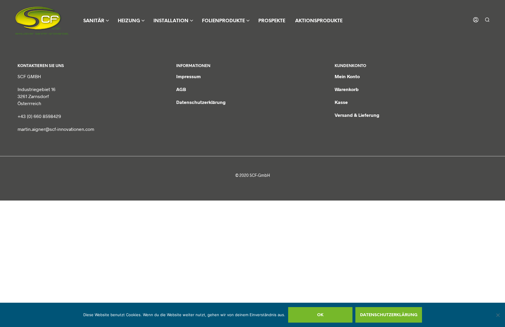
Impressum (188, 76)
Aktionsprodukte (319, 20)
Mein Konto (347, 76)
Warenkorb (347, 89)
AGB (181, 89)
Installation (170, 20)
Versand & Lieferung (357, 115)
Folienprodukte (223, 20)
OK (320, 315)
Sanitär (93, 20)
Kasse (341, 102)
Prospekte (271, 20)
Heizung (129, 20)
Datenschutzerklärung (201, 102)
